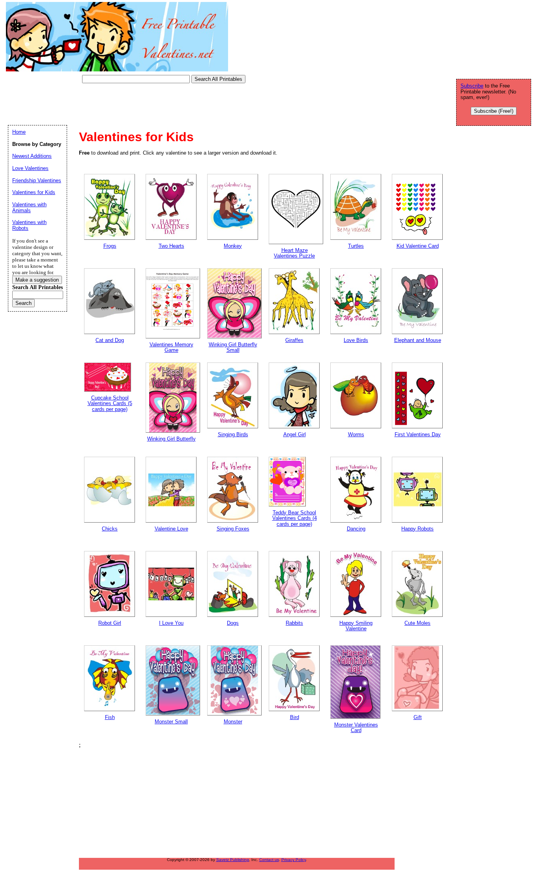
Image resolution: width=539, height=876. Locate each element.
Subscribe (471, 86)
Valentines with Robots (29, 225)
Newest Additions (32, 156)
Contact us (269, 859)
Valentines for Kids (33, 192)
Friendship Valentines (36, 180)
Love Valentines (30, 168)
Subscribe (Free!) (493, 111)
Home (19, 132)
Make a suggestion (37, 280)
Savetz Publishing (232, 859)
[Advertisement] (151, 104)
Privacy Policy (293, 859)
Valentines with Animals (29, 207)
